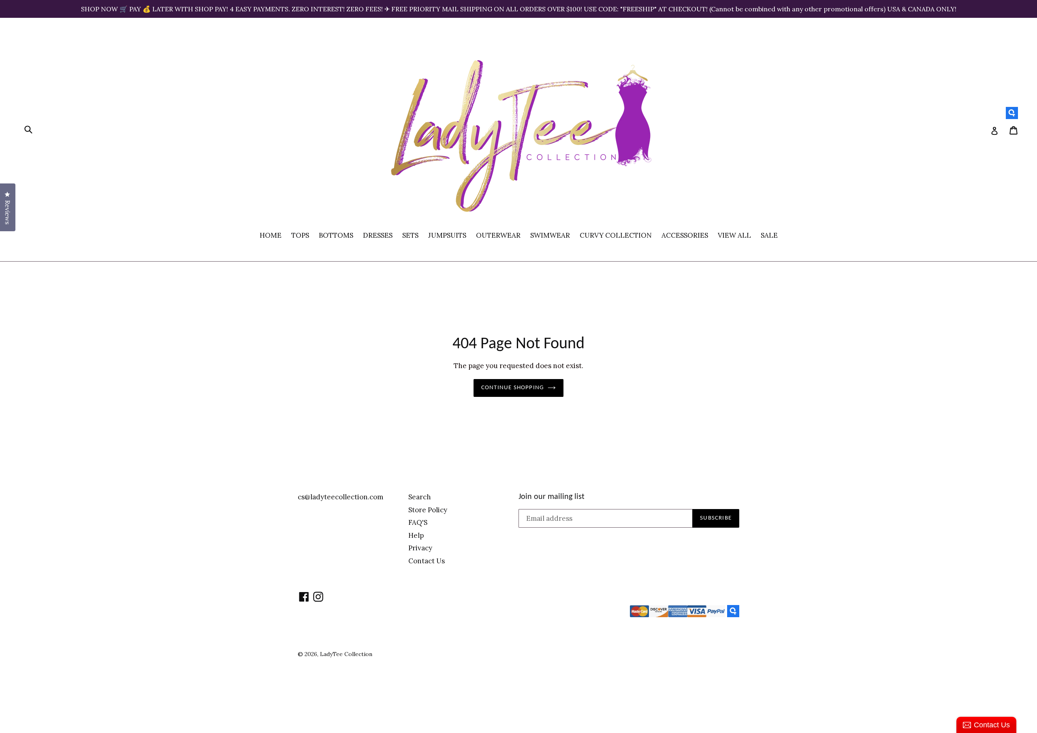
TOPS (300, 235)
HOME (271, 235)
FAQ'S (417, 522)
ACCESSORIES (684, 235)
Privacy (420, 547)
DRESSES (378, 235)
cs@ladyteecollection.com (340, 496)
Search (419, 496)
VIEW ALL (734, 235)
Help (416, 535)
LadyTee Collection (346, 654)
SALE (769, 235)
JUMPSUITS (447, 235)
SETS (410, 235)
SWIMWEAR (550, 235)
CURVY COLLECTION (616, 235)
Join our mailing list (551, 497)
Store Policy (427, 509)
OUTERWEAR (498, 235)
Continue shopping (512, 388)
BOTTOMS (336, 235)
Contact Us (426, 560)
